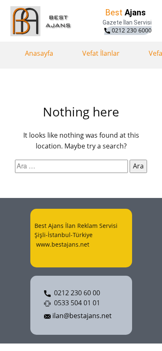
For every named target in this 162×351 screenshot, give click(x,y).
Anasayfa (39, 53)
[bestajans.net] (42, 21)
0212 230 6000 (131, 30)
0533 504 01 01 (75, 302)
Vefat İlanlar (101, 53)
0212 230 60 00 (75, 292)
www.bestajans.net (61, 244)
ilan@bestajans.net (81, 315)
